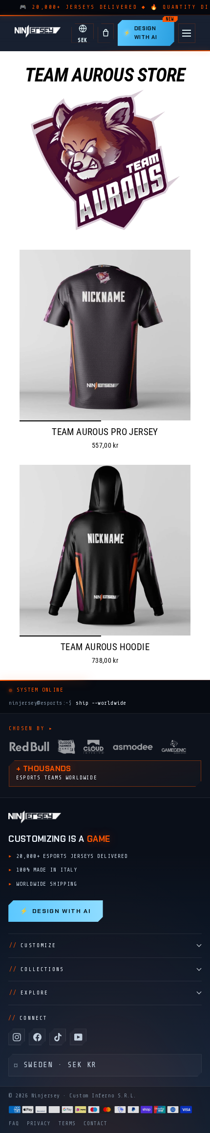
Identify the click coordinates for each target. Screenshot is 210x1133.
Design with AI (55, 911)
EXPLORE (28, 993)
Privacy (39, 1123)
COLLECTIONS (36, 969)
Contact (95, 1123)
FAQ (14, 1123)
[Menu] (186, 33)
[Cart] (106, 33)
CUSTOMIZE (32, 945)
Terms (67, 1123)
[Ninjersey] (38, 33)
